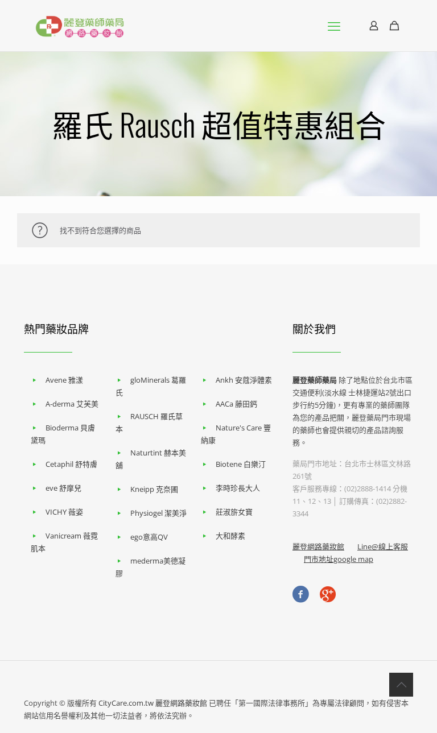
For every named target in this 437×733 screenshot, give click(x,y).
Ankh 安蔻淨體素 (244, 380)
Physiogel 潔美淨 (158, 513)
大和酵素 (230, 536)
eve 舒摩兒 (63, 488)
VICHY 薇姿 (64, 512)
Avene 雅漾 (64, 380)
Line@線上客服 (382, 546)
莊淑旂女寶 (234, 512)
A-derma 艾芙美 (72, 404)
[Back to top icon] (401, 685)
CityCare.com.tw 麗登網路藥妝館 (152, 703)
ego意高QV (149, 537)
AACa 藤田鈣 (236, 404)
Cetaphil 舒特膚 (71, 464)
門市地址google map (338, 559)
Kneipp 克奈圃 (154, 489)
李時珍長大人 (238, 488)
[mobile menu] (334, 25)
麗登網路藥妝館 (318, 546)
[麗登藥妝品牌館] (79, 25)
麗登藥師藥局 (314, 380)
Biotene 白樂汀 (241, 464)
